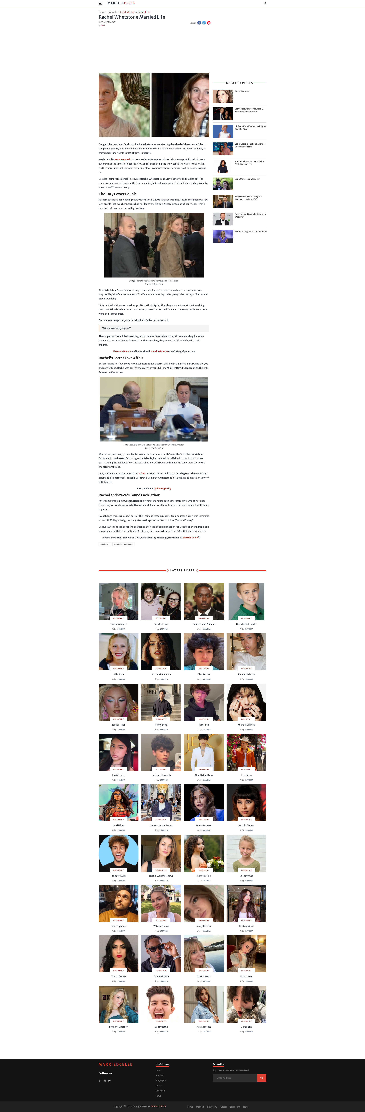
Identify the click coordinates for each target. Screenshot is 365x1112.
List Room (161, 1090)
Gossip (159, 1085)
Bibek (103, 25)
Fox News (105, 544)
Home (159, 1070)
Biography (161, 1080)
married (112, 12)
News (158, 1096)
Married (121, 3)
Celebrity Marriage (123, 544)
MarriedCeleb (116, 1064)
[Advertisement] (182, 49)
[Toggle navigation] (102, 3)
